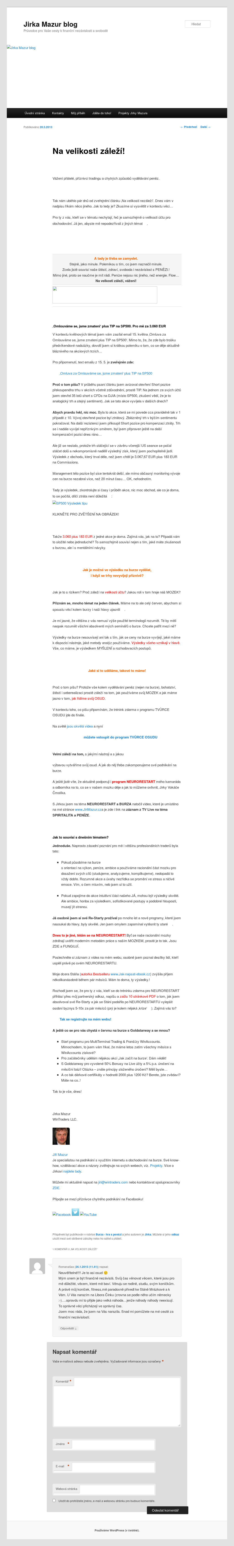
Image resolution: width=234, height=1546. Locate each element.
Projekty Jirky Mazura (132, 113)
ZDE (56, 1187)
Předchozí (189, 127)
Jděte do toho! (101, 113)
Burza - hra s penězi (109, 1234)
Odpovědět (68, 1328)
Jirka (148, 1234)
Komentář (64, 1381)
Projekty (156, 1165)
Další (205, 127)
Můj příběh (78, 113)
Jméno (62, 1444)
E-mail (62, 1466)
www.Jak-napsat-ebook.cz (130, 973)
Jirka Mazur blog (50, 24)
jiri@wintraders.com (112, 1182)
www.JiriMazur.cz (88, 809)
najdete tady (72, 1171)
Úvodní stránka (35, 113)
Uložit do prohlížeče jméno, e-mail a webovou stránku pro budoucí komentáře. (106, 1501)
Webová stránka (66, 1488)
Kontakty (58, 113)
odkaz (175, 1234)
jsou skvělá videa (80, 726)
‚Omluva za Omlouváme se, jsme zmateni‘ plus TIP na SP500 (106, 373)
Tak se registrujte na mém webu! (85, 1019)
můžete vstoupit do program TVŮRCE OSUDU (120, 737)
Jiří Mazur (60, 1154)
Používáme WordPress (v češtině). (117, 1530)
